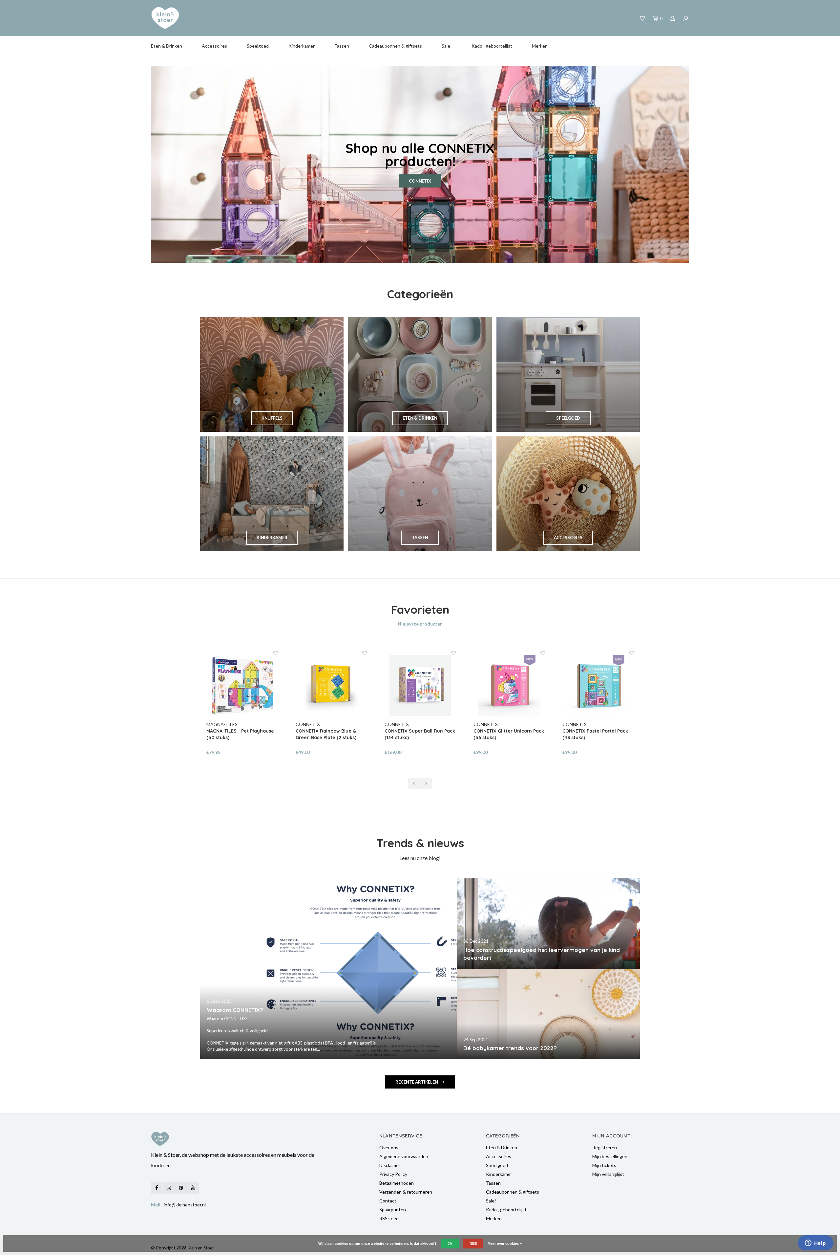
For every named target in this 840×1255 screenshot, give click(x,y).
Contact (387, 1200)
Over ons (388, 1147)
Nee (473, 1243)
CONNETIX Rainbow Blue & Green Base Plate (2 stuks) (326, 734)
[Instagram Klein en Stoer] (169, 1188)
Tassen (341, 46)
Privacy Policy (393, 1174)
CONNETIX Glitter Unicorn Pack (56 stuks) (508, 734)
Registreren (604, 1147)
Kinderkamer (301, 46)
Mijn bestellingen (609, 1156)
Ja (450, 1243)
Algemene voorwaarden (403, 1156)
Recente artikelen (416, 1082)
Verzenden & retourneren (405, 1192)
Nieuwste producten (420, 624)
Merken (540, 46)
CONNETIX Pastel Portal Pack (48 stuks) (595, 734)
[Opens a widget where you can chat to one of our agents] (815, 1243)
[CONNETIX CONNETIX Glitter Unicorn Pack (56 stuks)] (509, 685)
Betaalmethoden (396, 1183)
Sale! (447, 46)
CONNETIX (420, 181)
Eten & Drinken (166, 46)
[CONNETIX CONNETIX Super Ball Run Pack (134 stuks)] (420, 685)
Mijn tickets (604, 1165)
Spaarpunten (392, 1209)
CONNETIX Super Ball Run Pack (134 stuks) (420, 734)
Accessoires (214, 46)
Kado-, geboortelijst (492, 46)
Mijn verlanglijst (608, 1174)
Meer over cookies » (505, 1243)
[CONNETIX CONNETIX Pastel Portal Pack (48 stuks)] (598, 685)
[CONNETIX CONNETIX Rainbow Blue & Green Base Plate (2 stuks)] (331, 685)
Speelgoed (258, 46)
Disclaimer (389, 1165)
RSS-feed (389, 1218)
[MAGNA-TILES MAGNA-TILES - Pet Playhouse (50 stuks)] (242, 685)
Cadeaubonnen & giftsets (395, 46)
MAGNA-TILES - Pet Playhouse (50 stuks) (240, 734)
